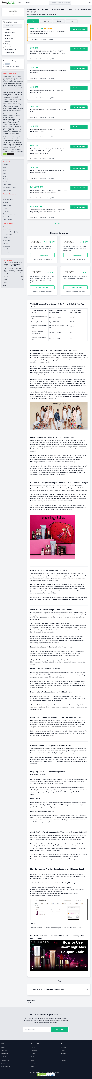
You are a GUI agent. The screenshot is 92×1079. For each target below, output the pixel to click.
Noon (4, 170)
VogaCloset (6, 246)
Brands (33, 1054)
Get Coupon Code (79, 29)
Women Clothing (8, 200)
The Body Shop (7, 235)
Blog (32, 1066)
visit (13, 15)
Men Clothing (7, 205)
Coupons (46, 21)
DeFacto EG (7, 238)
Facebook (63, 1047)
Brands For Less (8, 182)
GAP (4, 168)
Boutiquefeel (7, 190)
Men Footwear (7, 220)
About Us (4, 1050)
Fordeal (5, 179)
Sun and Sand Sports (9, 188)
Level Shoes (7, 229)
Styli (4, 176)
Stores (33, 1047)
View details (34, 39)
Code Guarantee (6, 1057)
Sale (72, 21)
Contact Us (4, 1054)
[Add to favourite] (22, 9)
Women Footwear (8, 217)
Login (89, 3)
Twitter (63, 1050)
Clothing (5, 208)
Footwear (6, 211)
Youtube (63, 1060)
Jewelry (5, 203)
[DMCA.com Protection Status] (13, 154)
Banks (33, 1057)
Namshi (5, 243)
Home (71, 9)
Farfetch (5, 165)
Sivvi (4, 173)
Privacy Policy (5, 1063)
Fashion (77, 9)
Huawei (5, 249)
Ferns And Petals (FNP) (10, 232)
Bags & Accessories (9, 214)
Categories (34, 1050)
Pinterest (63, 1054)
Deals (59, 21)
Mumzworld (6, 240)
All (33, 21)
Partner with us (5, 1066)
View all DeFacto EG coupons (42, 259)
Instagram (63, 1057)
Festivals (33, 1063)
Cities (32, 1060)
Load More (59, 224)
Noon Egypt (6, 252)
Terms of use (5, 1060)
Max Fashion (7, 185)
